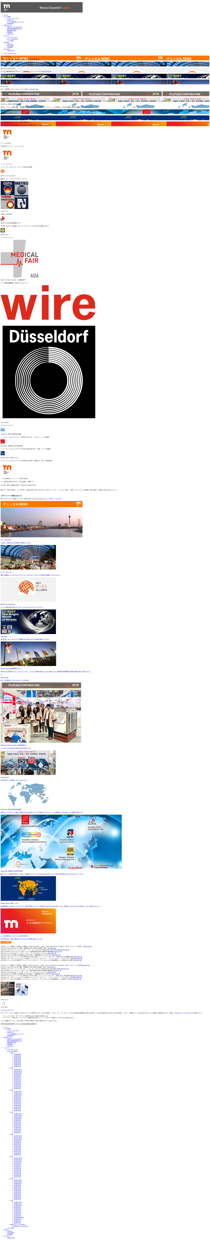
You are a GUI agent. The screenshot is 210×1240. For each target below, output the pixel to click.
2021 (11, 1156)
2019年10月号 (18, 1205)
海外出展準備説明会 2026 (14, 28)
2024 (11, 1090)
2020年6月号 (17, 1190)
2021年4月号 (17, 1171)
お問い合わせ (11, 50)
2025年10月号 (18, 1073)
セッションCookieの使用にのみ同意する (26, 1024)
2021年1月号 (17, 1177)
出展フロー (10, 20)
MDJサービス (8, 25)
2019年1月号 (17, 1222)
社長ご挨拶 (10, 45)
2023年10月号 (18, 1117)
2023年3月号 (17, 1129)
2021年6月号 (17, 1168)
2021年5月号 (17, 1170)
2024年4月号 (17, 1105)
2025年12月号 (18, 1069)
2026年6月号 (17, 1057)
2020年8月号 (17, 1187)
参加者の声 (10, 23)
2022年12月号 (18, 1136)
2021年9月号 (17, 1163)
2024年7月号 (17, 1100)
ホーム (6, 15)
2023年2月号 (17, 1131)
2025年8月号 (17, 1076)
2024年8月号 (17, 1098)
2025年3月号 (17, 1085)
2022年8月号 (17, 1142)
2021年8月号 (17, 1165)
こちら (45, 498)
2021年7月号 (17, 1166)
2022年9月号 (17, 1141)
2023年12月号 (18, 1113)
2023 (11, 1112)
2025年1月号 (17, 1088)
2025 (11, 1068)
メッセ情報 (7, 16)
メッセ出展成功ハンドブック (15, 22)
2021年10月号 (18, 1161)
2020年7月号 (17, 1188)
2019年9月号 (17, 1207)
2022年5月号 (17, 1148)
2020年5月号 (17, 1192)
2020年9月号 (17, 1185)
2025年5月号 (17, 1081)
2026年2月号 (17, 1064)
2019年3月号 (17, 1219)
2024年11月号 (18, 1093)
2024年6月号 (17, 1102)
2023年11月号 (18, 1115)
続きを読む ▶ (35, 59)
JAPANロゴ (10, 34)
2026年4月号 (17, 1061)
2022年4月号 (17, 1149)
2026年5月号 (17, 1059)
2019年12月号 (18, 1202)
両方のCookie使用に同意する (8, 1024)
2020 (11, 1178)
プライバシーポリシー (7, 1010)
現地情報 (9, 32)
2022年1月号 (17, 1154)
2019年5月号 (17, 1214)
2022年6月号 (17, 1146)
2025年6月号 (17, 1080)
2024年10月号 (18, 1095)
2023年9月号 (17, 1119)
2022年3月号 (17, 1151)
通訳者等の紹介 (11, 30)
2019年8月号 (17, 1209)
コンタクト (7, 49)
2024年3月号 (17, 1107)
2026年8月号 (17, 1054)
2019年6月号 (17, 1212)
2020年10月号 (18, 1183)
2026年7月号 (17, 1056)
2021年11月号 (18, 1159)
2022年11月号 (18, 1137)
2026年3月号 (17, 1063)
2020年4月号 (17, 1193)
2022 (11, 1134)
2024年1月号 (17, 1110)
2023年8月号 (17, 1120)
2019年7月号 (17, 1210)
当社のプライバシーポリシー (183, 1013)
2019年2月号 (17, 1221)
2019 (11, 1200)
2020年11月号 (18, 1181)
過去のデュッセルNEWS (17, 1224)
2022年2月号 (17, 1153)
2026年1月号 (17, 1066)
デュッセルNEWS (12, 39)
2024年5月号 (17, 1103)
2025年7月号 (17, 1078)
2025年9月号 (17, 1074)
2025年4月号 (17, 1083)
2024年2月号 (17, 1109)
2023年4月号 (17, 1127)
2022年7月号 (17, 1144)
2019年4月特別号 (19, 1217)
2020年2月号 (17, 1197)
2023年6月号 (17, 1124)
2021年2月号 (17, 1175)
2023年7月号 (17, 1122)
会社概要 (9, 47)
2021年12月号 (18, 1158)
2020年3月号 (17, 1195)
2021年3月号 (17, 1173)
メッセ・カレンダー (13, 18)
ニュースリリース (12, 37)
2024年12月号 (18, 1091)
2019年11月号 (18, 1204)
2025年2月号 (17, 1086)
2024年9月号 (17, 1096)
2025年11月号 (18, 1071)
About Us (9, 44)
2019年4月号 (17, 1216)
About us (6, 42)
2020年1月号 (17, 1199)
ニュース (6, 35)
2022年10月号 (18, 1139)
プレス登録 (10, 40)
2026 (11, 1052)
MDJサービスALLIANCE (14, 27)
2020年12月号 (18, 1180)
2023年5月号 (17, 1125)
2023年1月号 (17, 1132)
